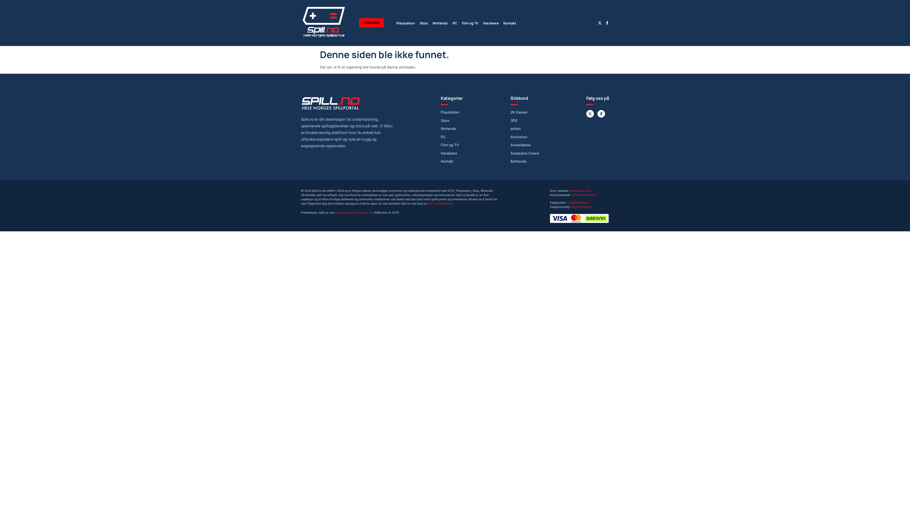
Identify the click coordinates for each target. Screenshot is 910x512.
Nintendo (440, 22)
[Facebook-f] (607, 23)
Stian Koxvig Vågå (584, 195)
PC (455, 22)
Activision (518, 137)
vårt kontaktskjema (440, 203)
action (515, 128)
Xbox (424, 22)
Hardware (491, 22)
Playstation (405, 22)
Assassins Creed (524, 153)
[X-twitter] (600, 23)
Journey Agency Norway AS (353, 212)
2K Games (519, 112)
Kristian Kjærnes (578, 203)
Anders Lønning (580, 191)
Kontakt (509, 22)
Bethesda (518, 161)
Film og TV (470, 22)
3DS (514, 120)
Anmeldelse (520, 145)
